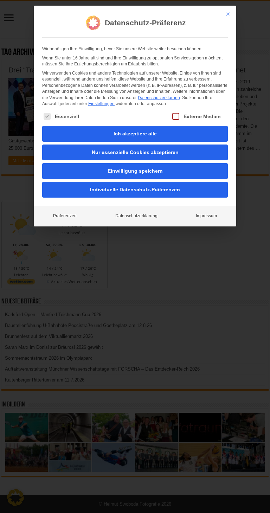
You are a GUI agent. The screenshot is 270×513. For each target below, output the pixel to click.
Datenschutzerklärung (159, 97)
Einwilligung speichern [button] (135, 171)
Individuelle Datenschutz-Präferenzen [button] (135, 189)
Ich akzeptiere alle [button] (135, 133)
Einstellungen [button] (101, 103)
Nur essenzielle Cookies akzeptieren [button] (135, 152)
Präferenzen (65, 215)
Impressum (206, 215)
